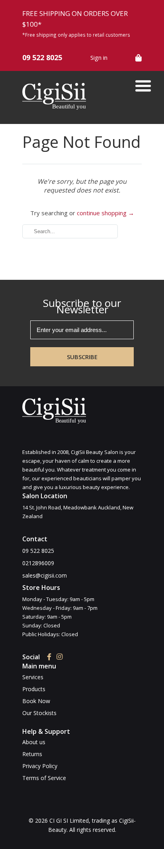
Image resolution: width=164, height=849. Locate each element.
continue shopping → (105, 213)
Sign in (98, 57)
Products (33, 689)
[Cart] (138, 57)
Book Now (36, 701)
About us (33, 742)
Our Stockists (39, 713)
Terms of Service (44, 778)
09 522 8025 (42, 57)
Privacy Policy (39, 766)
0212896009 (38, 563)
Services (32, 677)
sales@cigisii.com (44, 575)
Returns (32, 754)
